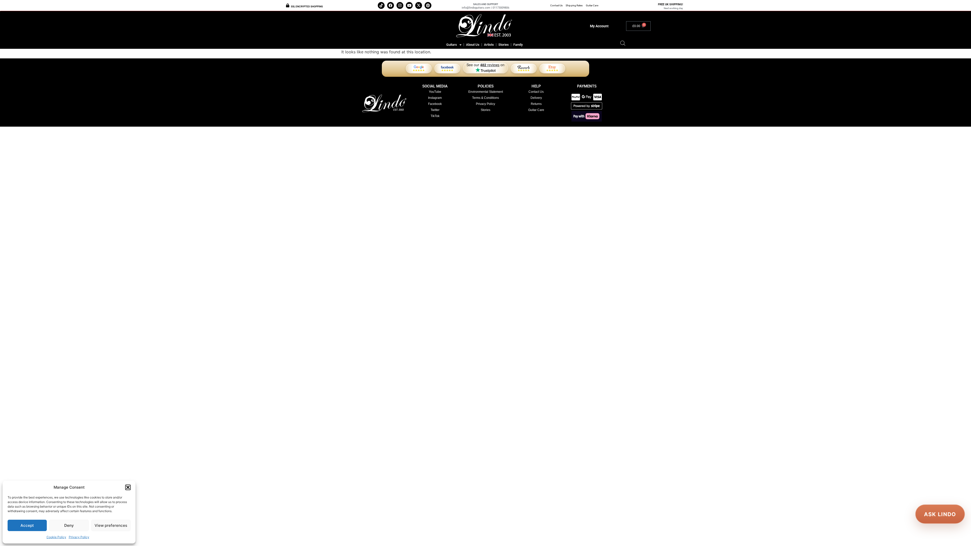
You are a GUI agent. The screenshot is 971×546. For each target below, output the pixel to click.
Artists (489, 45)
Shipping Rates (574, 5)
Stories (503, 45)
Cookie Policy (56, 537)
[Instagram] (399, 5)
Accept (27, 525)
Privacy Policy (79, 537)
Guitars (451, 45)
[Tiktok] (381, 5)
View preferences (111, 525)
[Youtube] (409, 5)
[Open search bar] (622, 43)
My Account (599, 26)
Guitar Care (592, 5)
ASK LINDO (940, 514)
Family (518, 45)
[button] (127, 487)
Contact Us (556, 5)
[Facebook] (390, 5)
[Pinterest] (428, 5)
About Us (472, 45)
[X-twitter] (418, 5)
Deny (69, 525)
